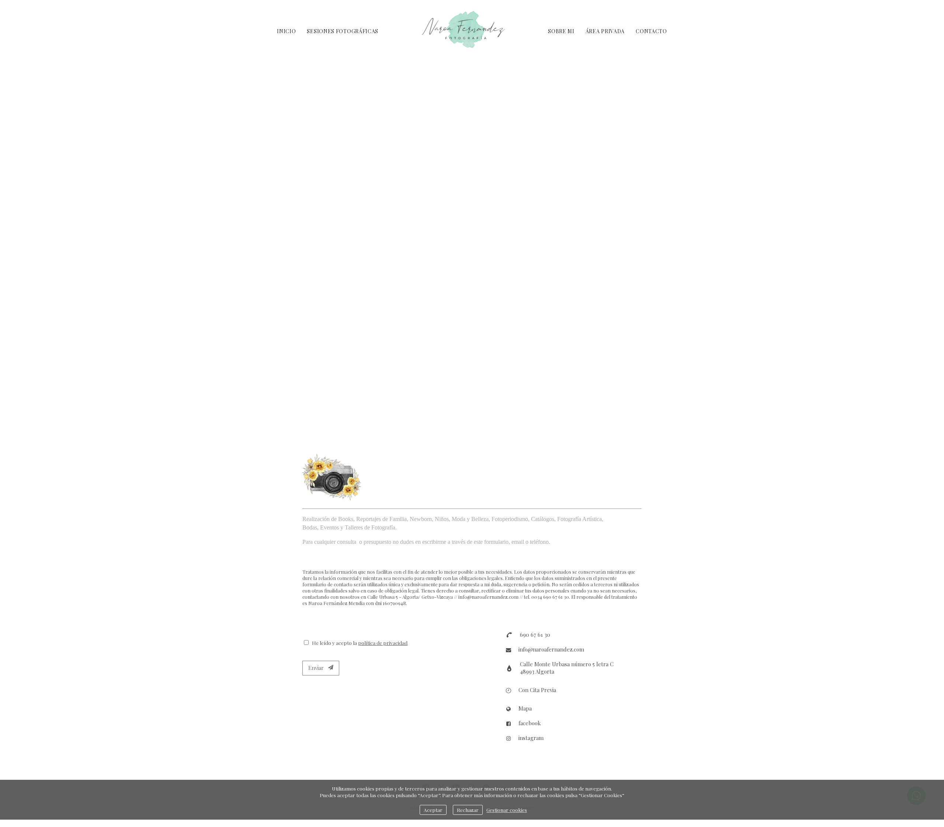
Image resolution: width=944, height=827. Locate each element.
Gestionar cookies (506, 809)
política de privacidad (382, 642)
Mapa (525, 708)
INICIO (286, 31)
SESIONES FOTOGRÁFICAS (342, 31)
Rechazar (468, 809)
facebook (529, 723)
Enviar (318, 667)
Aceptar (433, 809)
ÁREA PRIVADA (605, 31)
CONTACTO (651, 31)
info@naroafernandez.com (551, 649)
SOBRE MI (561, 31)
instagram (531, 737)
